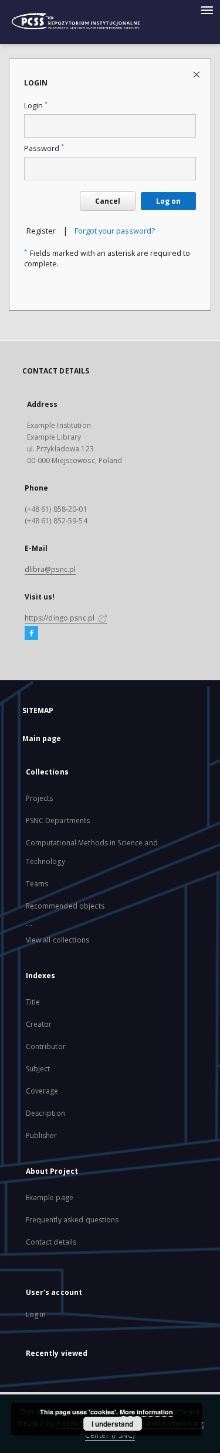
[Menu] (206, 9)
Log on (168, 201)
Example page (49, 1197)
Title (33, 1002)
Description (45, 1113)
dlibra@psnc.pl (50, 569)
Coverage (42, 1091)
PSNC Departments (58, 820)
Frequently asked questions (72, 1220)
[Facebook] (31, 633)
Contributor (46, 1046)
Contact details (51, 1242)
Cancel (107, 201)
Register (41, 231)
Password (44, 148)
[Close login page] (197, 74)
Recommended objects (65, 906)
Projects (39, 798)
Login (36, 106)
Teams (37, 884)
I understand (112, 1423)
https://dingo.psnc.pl (61, 618)
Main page (42, 738)
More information (146, 1411)
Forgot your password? (115, 231)
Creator (39, 1024)
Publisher (41, 1135)
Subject (38, 1069)
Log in (36, 1315)
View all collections (57, 940)
